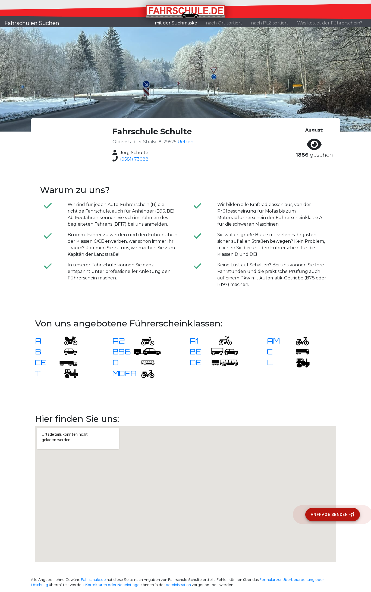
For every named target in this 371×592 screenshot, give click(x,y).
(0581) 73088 (134, 159)
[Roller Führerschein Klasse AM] (299, 340)
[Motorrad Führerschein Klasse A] (67, 340)
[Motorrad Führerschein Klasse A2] (144, 340)
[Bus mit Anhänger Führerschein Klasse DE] (224, 362)
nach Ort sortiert (224, 23)
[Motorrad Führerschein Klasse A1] (222, 340)
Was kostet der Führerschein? (329, 23)
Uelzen (185, 141)
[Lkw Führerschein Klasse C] (299, 351)
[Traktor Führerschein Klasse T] (67, 373)
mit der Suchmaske (178, 23)
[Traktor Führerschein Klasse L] (299, 362)
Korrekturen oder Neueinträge (112, 585)
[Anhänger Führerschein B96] (147, 351)
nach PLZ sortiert (269, 23)
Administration (178, 585)
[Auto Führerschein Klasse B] (67, 351)
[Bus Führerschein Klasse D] (144, 362)
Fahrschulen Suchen (31, 23)
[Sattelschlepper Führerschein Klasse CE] (67, 362)
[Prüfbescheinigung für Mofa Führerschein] (144, 373)
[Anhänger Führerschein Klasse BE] (224, 351)
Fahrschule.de (93, 580)
